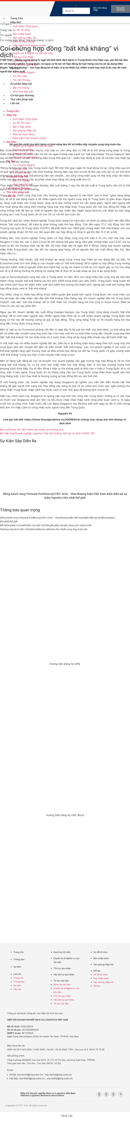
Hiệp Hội (15, 22)
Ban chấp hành (101, 958)
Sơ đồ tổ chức (101, 952)
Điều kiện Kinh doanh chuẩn (29, 45)
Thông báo (18, 959)
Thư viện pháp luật (21, 99)
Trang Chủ (16, 18)
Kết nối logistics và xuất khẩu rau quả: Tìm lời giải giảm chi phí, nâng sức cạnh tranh (45, 525)
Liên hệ (17, 974)
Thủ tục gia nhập (62, 968)
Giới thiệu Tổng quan (25, 26)
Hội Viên (15, 49)
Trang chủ (18, 952)
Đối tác (97, 970)
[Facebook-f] (99, 1094)
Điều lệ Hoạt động (24, 41)
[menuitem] (56, 9)
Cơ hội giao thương (22, 95)
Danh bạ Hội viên (23, 60)
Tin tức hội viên (61, 980)
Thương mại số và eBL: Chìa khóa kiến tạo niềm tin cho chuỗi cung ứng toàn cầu (43, 529)
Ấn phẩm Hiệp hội (21, 83)
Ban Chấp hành (22, 33)
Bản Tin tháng (21, 87)
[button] (76, 6)
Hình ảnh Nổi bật (23, 91)
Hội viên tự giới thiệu (25, 64)
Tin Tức (15, 68)
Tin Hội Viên (20, 76)
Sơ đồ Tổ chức (21, 30)
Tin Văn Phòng (21, 80)
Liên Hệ (15, 103)
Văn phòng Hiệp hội (24, 37)
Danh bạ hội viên (62, 952)
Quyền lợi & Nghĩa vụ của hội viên (33, 53)
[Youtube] (106, 1094)
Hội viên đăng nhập (100, 8)
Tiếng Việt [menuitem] (66, 1115)
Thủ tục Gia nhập (23, 56)
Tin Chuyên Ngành (24, 72)
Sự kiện (17, 966)
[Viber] (113, 1094)
